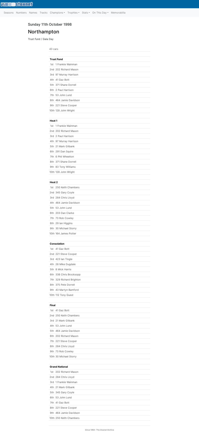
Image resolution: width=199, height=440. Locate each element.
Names (33, 12)
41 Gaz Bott (62, 79)
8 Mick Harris (63, 269)
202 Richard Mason (67, 69)
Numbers (21, 12)
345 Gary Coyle (65, 192)
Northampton (43, 32)
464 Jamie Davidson (68, 100)
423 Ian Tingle (64, 259)
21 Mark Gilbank (65, 146)
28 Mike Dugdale (66, 264)
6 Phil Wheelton (65, 156)
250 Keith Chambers (67, 187)
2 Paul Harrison (65, 89)
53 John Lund (64, 95)
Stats (85, 12)
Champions (56, 12)
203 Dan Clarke (65, 212)
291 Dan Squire (64, 151)
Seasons (9, 12)
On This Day (99, 12)
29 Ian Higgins (64, 223)
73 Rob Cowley (65, 218)
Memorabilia (118, 12)
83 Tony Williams (66, 166)
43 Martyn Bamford (67, 289)
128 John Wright (65, 110)
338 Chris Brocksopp (68, 274)
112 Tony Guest (64, 294)
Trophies (72, 12)
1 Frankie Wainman (66, 64)
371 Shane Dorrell (66, 84)
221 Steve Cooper (66, 105)
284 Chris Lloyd (65, 197)
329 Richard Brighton (68, 279)
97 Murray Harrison (67, 74)
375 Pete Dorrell (65, 284)
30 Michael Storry (66, 228)
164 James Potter (66, 233)
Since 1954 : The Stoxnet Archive (99, 430)
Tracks (43, 12)
